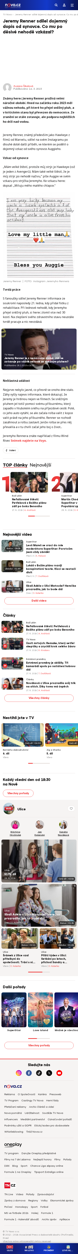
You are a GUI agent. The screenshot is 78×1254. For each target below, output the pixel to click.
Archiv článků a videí (41, 1106)
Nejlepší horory (42, 1159)
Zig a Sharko (54, 750)
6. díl (6, 753)
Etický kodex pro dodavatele (51, 1125)
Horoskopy (21, 1206)
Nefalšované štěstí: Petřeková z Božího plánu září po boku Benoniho (29, 503)
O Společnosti (26, 1094)
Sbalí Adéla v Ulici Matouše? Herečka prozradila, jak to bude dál (51, 588)
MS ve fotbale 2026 (16, 1213)
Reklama (9, 1094)
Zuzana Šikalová (23, 86)
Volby (44, 1200)
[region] (39, 15)
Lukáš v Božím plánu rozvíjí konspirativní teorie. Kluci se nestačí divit (51, 569)
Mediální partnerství (33, 1119)
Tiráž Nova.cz (34, 1131)
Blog (15, 1165)
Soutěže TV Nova (52, 1113)
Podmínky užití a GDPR (18, 1125)
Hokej (34, 1213)
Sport (24, 1165)
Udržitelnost (32, 1113)
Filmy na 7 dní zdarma (17, 1159)
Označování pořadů (60, 1119)
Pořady (67, 1159)
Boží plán (17, 496)
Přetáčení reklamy (15, 1106)
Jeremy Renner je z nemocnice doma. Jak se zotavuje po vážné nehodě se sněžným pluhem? (36, 360)
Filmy (57, 1159)
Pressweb (55, 1094)
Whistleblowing (13, 1131)
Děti (6, 1165)
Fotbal (44, 1206)
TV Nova (7, 14)
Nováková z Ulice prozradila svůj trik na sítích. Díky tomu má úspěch (51, 685)
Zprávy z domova (14, 1200)
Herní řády (52, 1100)
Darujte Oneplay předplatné (39, 1153)
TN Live (8, 1194)
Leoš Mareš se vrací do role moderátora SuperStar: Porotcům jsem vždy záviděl (49, 549)
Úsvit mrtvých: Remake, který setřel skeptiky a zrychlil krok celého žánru (50, 645)
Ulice (28, 582)
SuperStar (66, 496)
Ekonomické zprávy (61, 1200)
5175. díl (10, 874)
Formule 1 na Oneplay (17, 1172)
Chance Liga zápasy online (46, 1165)
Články (30, 679)
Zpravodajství (45, 1194)
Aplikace (64, 1219)
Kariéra (42, 1094)
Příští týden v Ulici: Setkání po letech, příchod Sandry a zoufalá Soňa (53, 959)
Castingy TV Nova (32, 1100)
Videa (19, 1194)
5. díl (50, 753)
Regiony (33, 1200)
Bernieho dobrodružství (15, 750)
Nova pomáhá (13, 1113)
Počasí (8, 1206)
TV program (11, 1153)
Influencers (11, 1119)
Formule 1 (47, 1213)
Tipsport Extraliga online (48, 1172)
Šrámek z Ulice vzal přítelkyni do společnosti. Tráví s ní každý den (18, 959)
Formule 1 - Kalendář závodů (21, 1219)
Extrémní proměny (36, 659)
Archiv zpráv (49, 1219)
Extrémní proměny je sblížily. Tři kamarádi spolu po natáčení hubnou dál (50, 666)
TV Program (11, 1100)
